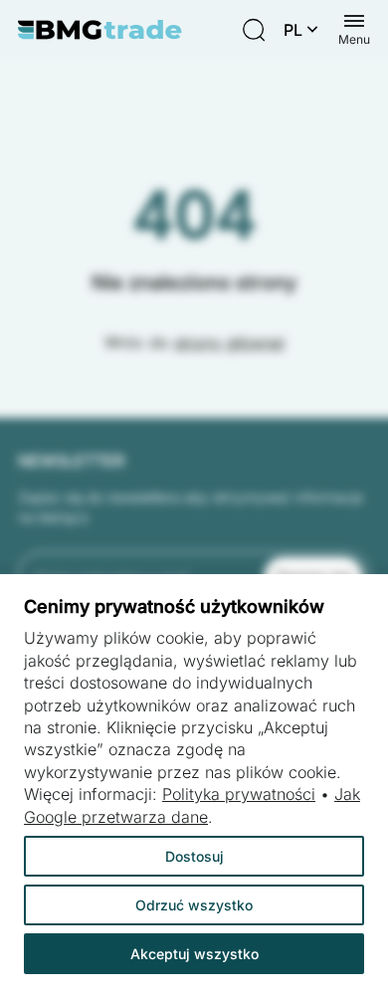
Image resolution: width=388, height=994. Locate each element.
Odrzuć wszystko (194, 904)
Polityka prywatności (238, 794)
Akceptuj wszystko (194, 953)
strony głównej (229, 342)
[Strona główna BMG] (100, 30)
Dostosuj (194, 856)
